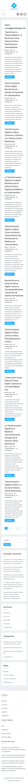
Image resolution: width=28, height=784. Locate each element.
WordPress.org (8, 682)
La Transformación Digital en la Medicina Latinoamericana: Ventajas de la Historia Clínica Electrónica (13, 434)
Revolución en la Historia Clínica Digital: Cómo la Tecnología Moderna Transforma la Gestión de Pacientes (14, 288)
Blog (3, 726)
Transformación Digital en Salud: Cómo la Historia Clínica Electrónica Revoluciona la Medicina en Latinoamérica (13, 235)
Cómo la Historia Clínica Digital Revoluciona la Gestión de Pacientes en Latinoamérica (14, 89)
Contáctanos (5, 730)
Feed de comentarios (10, 679)
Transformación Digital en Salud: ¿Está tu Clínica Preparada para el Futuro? (12, 335)
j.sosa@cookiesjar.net (10, 52)
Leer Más (9, 77)
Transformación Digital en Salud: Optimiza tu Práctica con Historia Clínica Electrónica (14, 135)
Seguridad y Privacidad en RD (13, 647)
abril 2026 (7, 624)
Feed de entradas (9, 675)
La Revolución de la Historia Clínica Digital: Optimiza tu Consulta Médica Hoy (13, 383)
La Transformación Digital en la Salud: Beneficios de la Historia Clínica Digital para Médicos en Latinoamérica (14, 185)
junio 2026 (7, 616)
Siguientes (21, 528)
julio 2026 (7, 613)
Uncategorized (8, 53)
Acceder (6, 671)
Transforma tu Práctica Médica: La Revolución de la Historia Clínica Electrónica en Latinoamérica (13, 39)
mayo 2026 (7, 620)
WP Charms (17, 780)
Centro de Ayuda (6, 733)
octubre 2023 (8, 627)
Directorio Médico (6, 737)
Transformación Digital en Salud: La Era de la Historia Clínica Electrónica (13, 486)
